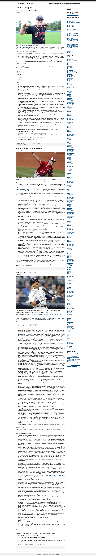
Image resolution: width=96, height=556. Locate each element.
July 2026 (69, 92)
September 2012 (70, 312)
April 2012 (69, 319)
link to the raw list (23, 189)
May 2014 (69, 285)
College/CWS (70, 62)
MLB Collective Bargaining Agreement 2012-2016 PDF (72, 42)
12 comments (19, 150)
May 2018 (69, 221)
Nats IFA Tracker (70, 26)
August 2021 (69, 169)
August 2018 (69, 217)
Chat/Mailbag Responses (72, 60)
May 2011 (69, 334)
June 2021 (69, 171)
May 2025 (69, 111)
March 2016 (69, 256)
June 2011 (69, 332)
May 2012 (69, 318)
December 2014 (70, 276)
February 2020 (70, 193)
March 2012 (69, 320)
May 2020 (69, 189)
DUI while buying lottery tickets (42, 476)
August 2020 (69, 185)
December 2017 (70, 228)
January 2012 (70, 323)
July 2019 (69, 202)
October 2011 (70, 327)
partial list (24, 438)
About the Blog (70, 51)
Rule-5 (68, 83)
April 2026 (69, 96)
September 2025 (70, 106)
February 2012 (70, 322)
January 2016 (70, 259)
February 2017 (70, 241)
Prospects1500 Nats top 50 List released (29, 148)
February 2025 (70, 115)
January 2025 (70, 116)
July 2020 (69, 186)
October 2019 (70, 198)
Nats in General (39, 267)
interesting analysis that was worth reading (28, 492)
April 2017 (69, 238)
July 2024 (69, 124)
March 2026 (69, 98)
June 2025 (69, 110)
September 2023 (70, 137)
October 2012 (70, 311)
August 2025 (69, 107)
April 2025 (69, 112)
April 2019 (69, 206)
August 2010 (69, 346)
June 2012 (69, 316)
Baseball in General (71, 59)
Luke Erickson (23, 47)
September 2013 (70, 296)
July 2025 (69, 108)
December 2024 (70, 118)
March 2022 (69, 161)
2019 (40, 314)
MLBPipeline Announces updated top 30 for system (73, 353)
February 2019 (70, 209)
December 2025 (70, 102)
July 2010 (69, 347)
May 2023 (69, 142)
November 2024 (70, 119)
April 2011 (69, 335)
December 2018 (70, 212)
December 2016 (70, 244)
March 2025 (69, 114)
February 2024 (70, 131)
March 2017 (69, 240)
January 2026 (70, 100)
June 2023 (69, 141)
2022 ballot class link (33, 324)
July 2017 (69, 234)
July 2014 (69, 283)
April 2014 (69, 287)
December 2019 (70, 196)
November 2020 (70, 181)
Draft (68, 63)
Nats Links (69, 52)
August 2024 (69, 123)
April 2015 (69, 271)
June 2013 (69, 300)
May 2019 (69, 205)
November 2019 (70, 197)
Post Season (69, 80)
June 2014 (69, 284)
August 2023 (69, 138)
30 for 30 (69, 56)
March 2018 (69, 224)
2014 (52, 314)
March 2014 (69, 288)
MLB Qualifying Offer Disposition (73, 22)
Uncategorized (70, 84)
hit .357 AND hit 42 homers (55, 475)
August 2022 (69, 154)
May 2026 (69, 95)
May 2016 (69, 253)
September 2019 (70, 200)
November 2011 (70, 326)
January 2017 (70, 242)
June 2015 (69, 268)
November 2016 (70, 245)
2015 (50, 314)
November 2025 (70, 103)
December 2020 (70, 179)
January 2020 (70, 194)
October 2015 (70, 263)
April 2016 (69, 255)
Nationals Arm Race (25, 3)
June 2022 (69, 157)
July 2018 (69, 218)
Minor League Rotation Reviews (73, 72)
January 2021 (70, 178)
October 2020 (70, 182)
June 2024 (69, 126)
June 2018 (69, 220)
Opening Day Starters (71, 29)
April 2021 (69, 174)
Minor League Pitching (71, 71)
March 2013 (69, 304)
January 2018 (70, 226)
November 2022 (70, 150)
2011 (60, 314)
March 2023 (69, 145)
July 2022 (69, 155)
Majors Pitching (70, 70)
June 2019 (69, 204)
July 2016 (69, 251)
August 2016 (69, 249)
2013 (55, 314)
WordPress (57, 554)
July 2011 (69, 331)
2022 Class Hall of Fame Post (26, 273)
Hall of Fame (69, 66)
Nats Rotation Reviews (71, 76)
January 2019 (70, 210)
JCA (68, 359)
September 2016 (70, 248)
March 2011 (69, 336)
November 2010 (70, 342)
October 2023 (70, 135)
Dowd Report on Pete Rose (72, 35)
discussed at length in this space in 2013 (26, 349)
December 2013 (70, 292)
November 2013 (70, 293)
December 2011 (70, 324)
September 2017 (70, 232)
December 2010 (70, 340)
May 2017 (69, 237)
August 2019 (69, 201)
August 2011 (69, 330)
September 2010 (70, 344)
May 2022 (69, 158)
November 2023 (70, 134)
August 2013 (69, 297)
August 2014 (69, 281)
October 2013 (70, 295)
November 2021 (70, 166)
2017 (45, 314)
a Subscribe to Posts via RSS (73, 15)
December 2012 (70, 308)
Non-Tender (69, 79)
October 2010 (70, 343)
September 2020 (70, 183)
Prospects (38, 143)
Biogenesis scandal (24, 335)
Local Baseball (70, 68)
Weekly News (70, 86)
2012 (57, 314)
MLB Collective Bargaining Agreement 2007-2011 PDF (72, 40)
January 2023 (70, 147)
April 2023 (69, 143)
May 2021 (69, 173)
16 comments (19, 12)
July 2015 (69, 267)
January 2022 (70, 163)
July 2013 (69, 299)
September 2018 (70, 216)
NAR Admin (69, 74)
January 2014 (70, 291)
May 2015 (69, 269)
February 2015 (70, 273)
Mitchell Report (70, 38)
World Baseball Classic (71, 87)
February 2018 (70, 225)
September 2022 (70, 153)
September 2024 (70, 122)
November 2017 (70, 229)
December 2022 (70, 149)
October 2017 (70, 230)
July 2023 (69, 139)
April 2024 (69, 128)
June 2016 (69, 252)
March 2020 (69, 192)
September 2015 (70, 264)
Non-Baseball (70, 78)
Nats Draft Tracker (70, 25)
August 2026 (69, 91)
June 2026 (69, 94)
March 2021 (69, 175)
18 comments (19, 274)
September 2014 (70, 280)
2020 (37, 314)
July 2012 (69, 315)
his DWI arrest (45, 240)
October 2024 (70, 120)
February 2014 (70, 289)
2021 (34, 314)
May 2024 (69, 127)
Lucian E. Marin (49, 554)
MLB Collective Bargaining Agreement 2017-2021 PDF (72, 45)
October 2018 (70, 214)
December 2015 (70, 260)
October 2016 (70, 247)
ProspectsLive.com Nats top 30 (26, 11)
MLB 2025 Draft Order (71, 21)
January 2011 (70, 339)
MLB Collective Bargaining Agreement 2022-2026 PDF (72, 47)
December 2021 (70, 165)
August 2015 (69, 265)
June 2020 (69, 187)
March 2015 (69, 272)
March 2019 (69, 208)
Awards (68, 58)
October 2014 (70, 279)
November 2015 (70, 261)
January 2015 (70, 275)
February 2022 (70, 162)
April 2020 (69, 190)
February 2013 (70, 306)
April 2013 (69, 303)
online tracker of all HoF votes (32, 325)
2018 (42, 314)
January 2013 (70, 307)
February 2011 (70, 338)
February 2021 (70, 177)
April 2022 (69, 159)
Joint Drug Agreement (71, 36)
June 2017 (69, 236)
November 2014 (70, 277)
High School (69, 67)
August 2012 (69, 314)
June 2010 (69, 348)
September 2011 (70, 328)
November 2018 (70, 213)
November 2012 (70, 310)
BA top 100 (45, 203)
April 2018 (69, 222)
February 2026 (70, 99)
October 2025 (70, 104)
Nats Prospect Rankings (72, 28)
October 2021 (70, 167)
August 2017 (69, 233)
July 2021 (69, 170)
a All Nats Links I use (71, 13)
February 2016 (70, 257)
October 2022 (70, 151)
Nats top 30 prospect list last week (31, 48)
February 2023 (70, 146)
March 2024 (69, 130)
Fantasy (68, 64)
